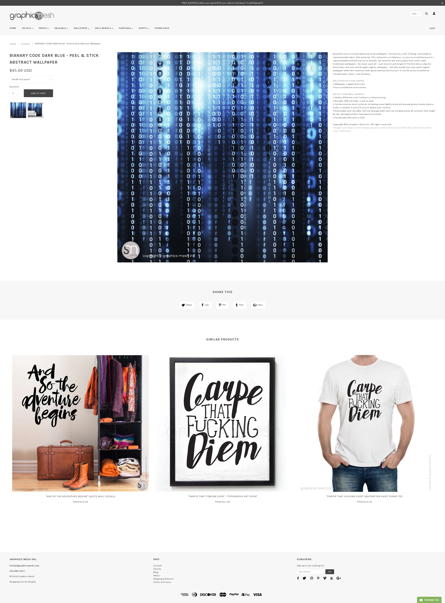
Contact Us (431, 599)
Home (13, 43)
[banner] (32, 16)
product (25, 43)
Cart (432, 28)
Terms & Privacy (162, 582)
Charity (157, 569)
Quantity (14, 86)
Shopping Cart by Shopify (23, 581)
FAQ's (156, 575)
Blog (155, 572)
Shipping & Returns (163, 578)
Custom (157, 565)
